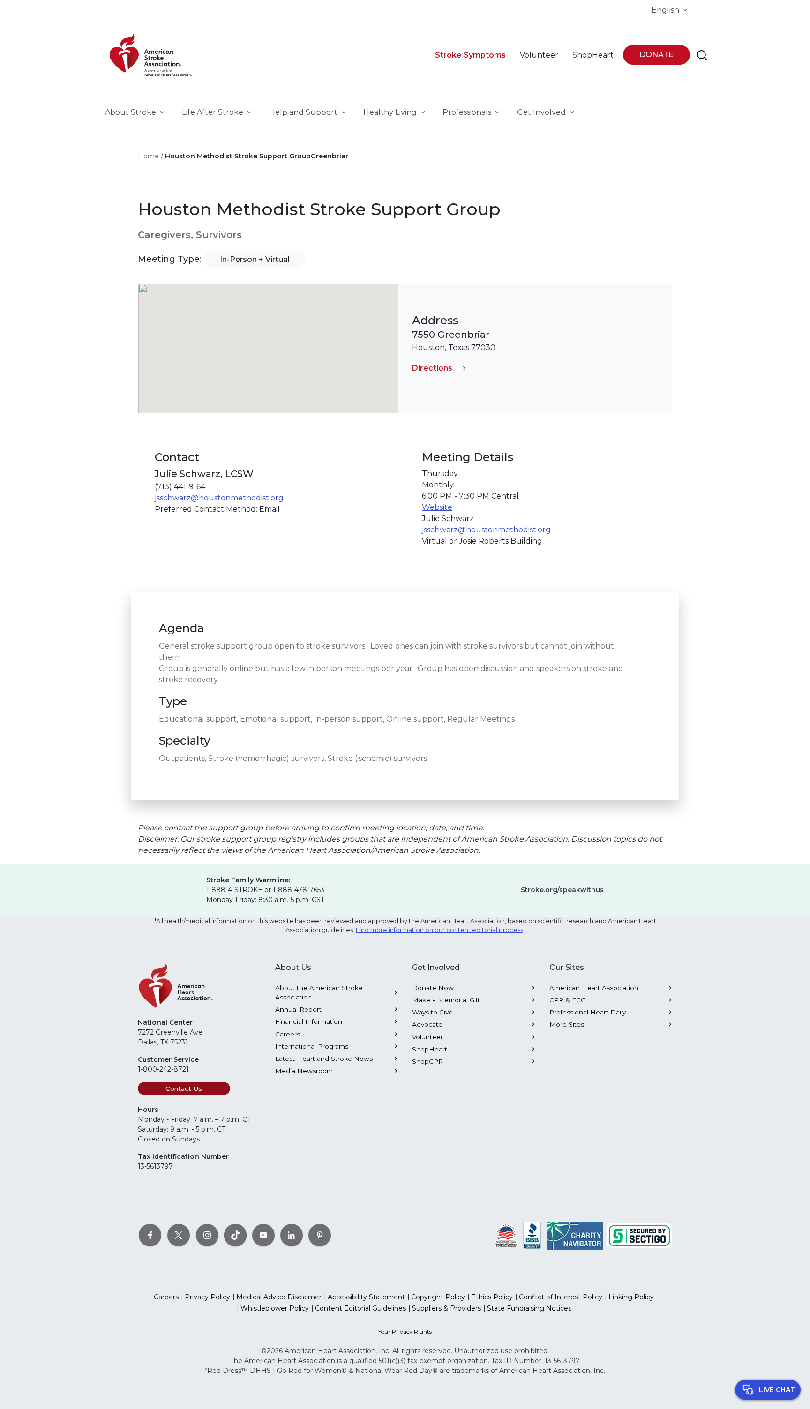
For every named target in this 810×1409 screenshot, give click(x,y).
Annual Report (298, 1009)
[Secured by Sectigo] (639, 1234)
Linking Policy (631, 1297)
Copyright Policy (438, 1297)
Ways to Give (432, 1012)
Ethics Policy (492, 1297)
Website (437, 507)
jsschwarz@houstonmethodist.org (219, 497)
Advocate (427, 1024)
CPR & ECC (567, 1000)
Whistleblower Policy (274, 1308)
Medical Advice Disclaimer (279, 1297)
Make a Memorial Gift (446, 1000)
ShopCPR (427, 1061)
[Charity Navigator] (575, 1234)
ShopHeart (429, 1049)
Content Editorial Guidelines (360, 1308)
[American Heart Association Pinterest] (320, 1234)
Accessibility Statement (366, 1297)
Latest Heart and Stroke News (324, 1058)
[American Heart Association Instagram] (207, 1234)
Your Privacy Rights (405, 1331)
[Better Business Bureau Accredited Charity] (532, 1234)
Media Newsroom (304, 1070)
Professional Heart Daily (587, 1012)
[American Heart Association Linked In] (291, 1234)
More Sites (566, 1024)
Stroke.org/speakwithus (562, 890)
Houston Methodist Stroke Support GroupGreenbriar (256, 156)
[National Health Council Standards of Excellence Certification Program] (506, 1234)
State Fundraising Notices (529, 1308)
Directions (432, 368)
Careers (287, 1034)
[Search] (702, 55)
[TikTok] (235, 1234)
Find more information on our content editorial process (439, 929)
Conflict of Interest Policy (560, 1297)
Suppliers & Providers (446, 1308)
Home (148, 156)
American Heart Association (593, 988)
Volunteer (427, 1037)
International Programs (311, 1046)
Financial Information (308, 1021)
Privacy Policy (207, 1297)
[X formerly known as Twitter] (178, 1234)
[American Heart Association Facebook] (150, 1234)
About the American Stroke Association (319, 992)
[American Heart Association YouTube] (263, 1234)
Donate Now (433, 988)
